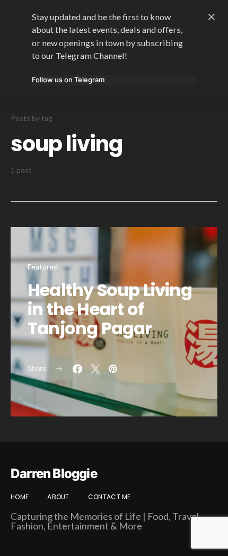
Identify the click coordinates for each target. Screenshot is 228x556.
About (58, 496)
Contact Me (109, 496)
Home (20, 496)
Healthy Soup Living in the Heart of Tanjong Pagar (110, 309)
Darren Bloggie (54, 473)
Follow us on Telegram (68, 79)
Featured (43, 266)
